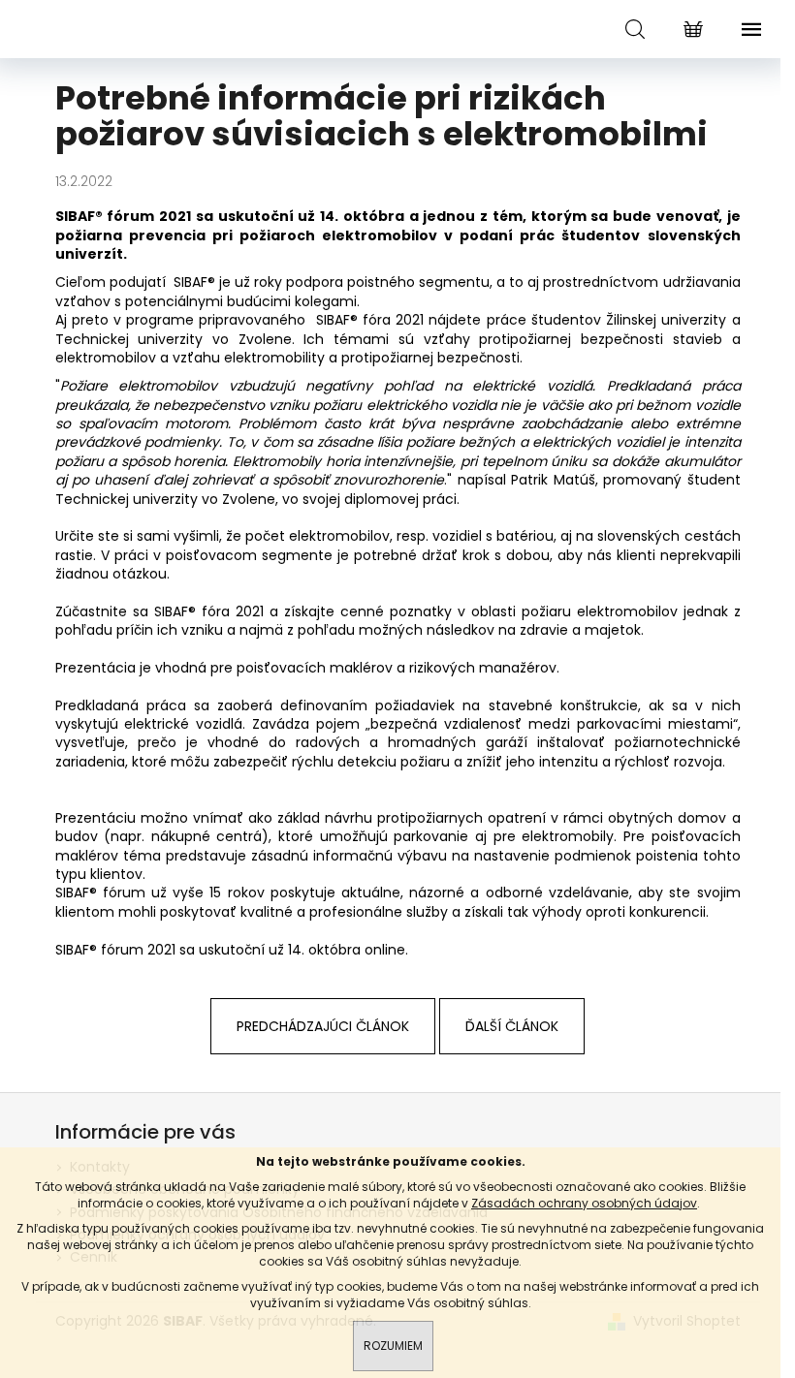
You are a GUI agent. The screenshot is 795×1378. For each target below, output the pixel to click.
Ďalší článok (511, 1026)
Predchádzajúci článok (323, 1026)
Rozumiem (393, 1345)
